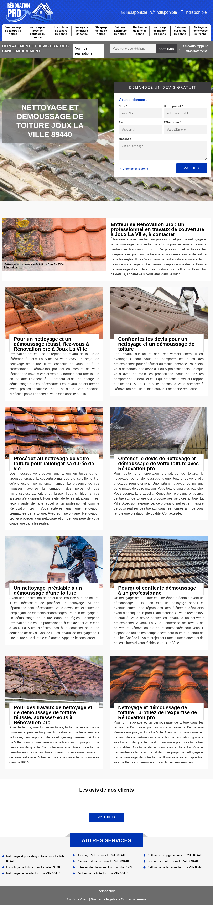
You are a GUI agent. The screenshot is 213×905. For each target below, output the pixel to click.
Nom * (123, 106)
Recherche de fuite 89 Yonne (140, 30)
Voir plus (106, 817)
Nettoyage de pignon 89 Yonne (159, 30)
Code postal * (173, 106)
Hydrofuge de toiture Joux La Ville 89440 (33, 867)
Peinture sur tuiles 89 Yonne (180, 30)
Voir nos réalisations (83, 51)
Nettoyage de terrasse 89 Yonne (200, 30)
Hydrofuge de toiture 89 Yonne (61, 30)
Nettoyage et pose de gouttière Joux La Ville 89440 (35, 858)
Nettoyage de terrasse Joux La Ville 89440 (175, 867)
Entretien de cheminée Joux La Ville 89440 (105, 867)
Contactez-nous (133, 899)
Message (125, 138)
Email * (123, 122)
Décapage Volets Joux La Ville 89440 (101, 855)
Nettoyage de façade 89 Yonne (81, 30)
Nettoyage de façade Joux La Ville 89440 (33, 873)
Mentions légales (104, 899)
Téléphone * (172, 122)
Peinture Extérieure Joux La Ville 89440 (103, 861)
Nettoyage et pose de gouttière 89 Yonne (37, 32)
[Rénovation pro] (29, 12)
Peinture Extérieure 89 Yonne (120, 30)
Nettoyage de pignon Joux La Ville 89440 (174, 855)
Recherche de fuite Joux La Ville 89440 (102, 873)
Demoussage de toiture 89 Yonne (13, 30)
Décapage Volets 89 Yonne (101, 30)
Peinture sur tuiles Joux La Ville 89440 (172, 861)
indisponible (136, 12)
